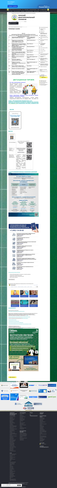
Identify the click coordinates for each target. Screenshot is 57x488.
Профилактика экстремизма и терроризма (42, 427)
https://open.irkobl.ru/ (25, 318)
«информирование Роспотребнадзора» (13, 321)
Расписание (21, 417)
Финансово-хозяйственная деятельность (44, 40)
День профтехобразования (44, 27)
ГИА (20, 421)
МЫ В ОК (10, 131)
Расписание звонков (22, 416)
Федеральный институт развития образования (43, 81)
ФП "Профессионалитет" (43, 9)
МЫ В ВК (11, 109)
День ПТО (41, 52)
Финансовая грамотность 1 (12, 307)
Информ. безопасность (43, 66)
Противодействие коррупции (42, 56)
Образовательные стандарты (43, 29)
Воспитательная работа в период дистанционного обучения (23, 436)
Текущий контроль (22, 418)
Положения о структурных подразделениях (44, 62)
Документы (11, 420)
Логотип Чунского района (43, 11)
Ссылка (27, 315)
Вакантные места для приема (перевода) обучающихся (44, 54)
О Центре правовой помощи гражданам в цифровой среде (22, 172)
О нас (23, 9)
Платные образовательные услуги (44, 38)
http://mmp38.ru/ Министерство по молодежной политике (16, 311)
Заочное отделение (36, 11)
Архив (41, 46)
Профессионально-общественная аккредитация (12, 474)
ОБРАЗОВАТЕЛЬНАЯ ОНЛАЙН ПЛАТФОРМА (14, 272)
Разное (21, 425)
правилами (42, 74)
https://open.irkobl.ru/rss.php (12, 319)
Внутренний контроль (23, 424)
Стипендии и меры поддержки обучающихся (43, 35)
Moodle (38, 9)
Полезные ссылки (42, 50)
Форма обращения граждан (29, 11)
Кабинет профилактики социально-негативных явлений (43, 432)
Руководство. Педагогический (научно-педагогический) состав (43, 33)
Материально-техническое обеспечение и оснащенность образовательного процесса (44, 64)
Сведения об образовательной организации (15, 9)
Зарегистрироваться (11, 279)
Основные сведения (12, 415)
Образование (11, 421)
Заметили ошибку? (10, 11)
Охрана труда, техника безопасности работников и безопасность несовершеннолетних (44, 59)
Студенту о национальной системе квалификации (23, 428)
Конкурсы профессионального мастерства (12, 471)
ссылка (22, 328)
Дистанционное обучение (33, 9)
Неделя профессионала (13, 480)
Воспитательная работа (17, 11)
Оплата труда (42, 49)
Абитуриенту (23, 11)
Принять (19, 485)
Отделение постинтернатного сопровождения (42, 439)
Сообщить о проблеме (12, 6)
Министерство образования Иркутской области (43, 83)
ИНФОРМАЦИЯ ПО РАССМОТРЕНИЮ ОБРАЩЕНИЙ (43, 44)
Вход (48, 11)
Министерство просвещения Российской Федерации (44, 84)
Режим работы (22, 415)
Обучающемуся (26, 9)
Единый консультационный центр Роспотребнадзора (15, 322)
